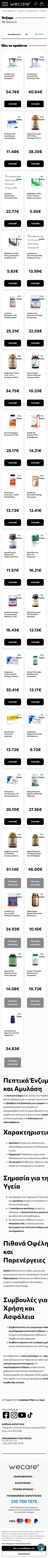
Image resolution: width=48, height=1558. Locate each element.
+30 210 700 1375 (12, 1443)
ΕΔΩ (42, 1400)
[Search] (35, 4)
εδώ (20, 1540)
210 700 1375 (24, 1501)
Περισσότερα (24, 1554)
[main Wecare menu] (5, 4)
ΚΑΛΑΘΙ (13, 104)
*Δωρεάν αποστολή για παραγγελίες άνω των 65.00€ (24, 1429)
